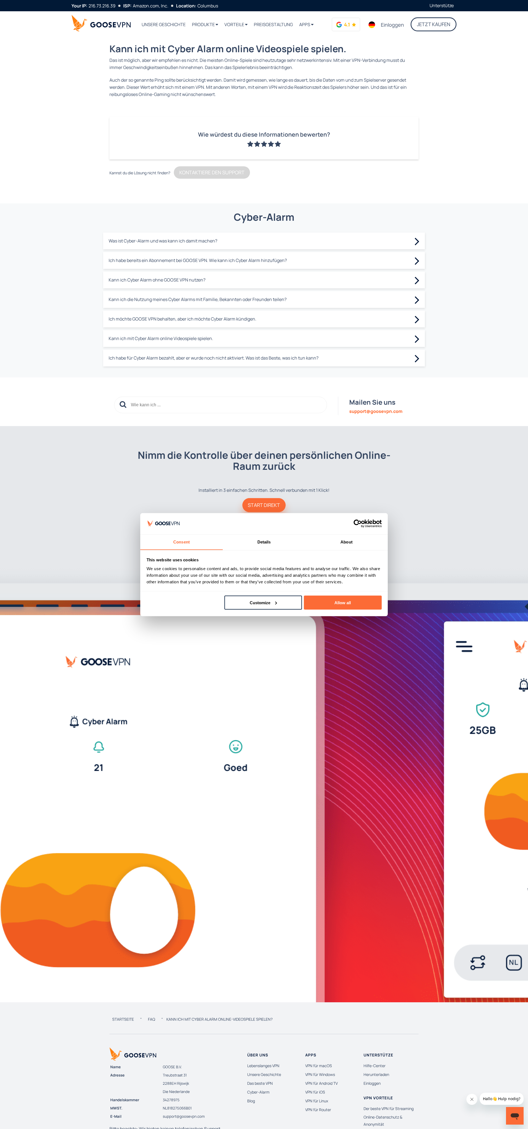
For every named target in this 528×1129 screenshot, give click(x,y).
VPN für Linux (316, 1100)
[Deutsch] (372, 25)
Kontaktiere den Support (211, 172)
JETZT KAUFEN (433, 24)
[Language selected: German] (372, 25)
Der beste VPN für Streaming (389, 1108)
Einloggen (392, 24)
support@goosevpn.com (184, 1116)
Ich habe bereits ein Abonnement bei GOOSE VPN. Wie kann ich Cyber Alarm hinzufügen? (198, 260)
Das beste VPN (260, 1083)
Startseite (123, 1019)
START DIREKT (264, 505)
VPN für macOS (318, 1065)
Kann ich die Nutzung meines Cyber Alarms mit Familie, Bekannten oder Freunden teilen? (198, 299)
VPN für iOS (315, 1092)
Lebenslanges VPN (263, 1065)
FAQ (151, 1019)
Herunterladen (376, 1074)
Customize (260, 602)
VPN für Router (318, 1109)
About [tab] (346, 541)
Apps (305, 24)
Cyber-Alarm (258, 1092)
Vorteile (234, 24)
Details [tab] (264, 541)
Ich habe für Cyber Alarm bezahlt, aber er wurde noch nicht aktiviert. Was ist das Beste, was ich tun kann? (213, 358)
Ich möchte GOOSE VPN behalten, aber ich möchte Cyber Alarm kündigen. (182, 319)
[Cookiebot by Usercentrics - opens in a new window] (358, 524)
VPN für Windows (320, 1074)
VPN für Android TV (321, 1083)
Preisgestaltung (273, 24)
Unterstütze (442, 5)
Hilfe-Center (375, 1065)
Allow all (342, 602)
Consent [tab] (181, 541)
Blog (251, 1100)
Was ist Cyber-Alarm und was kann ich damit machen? (163, 241)
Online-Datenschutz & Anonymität (383, 1120)
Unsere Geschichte (164, 24)
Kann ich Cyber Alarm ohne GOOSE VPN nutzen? (157, 280)
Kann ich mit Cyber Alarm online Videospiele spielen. (161, 338)
